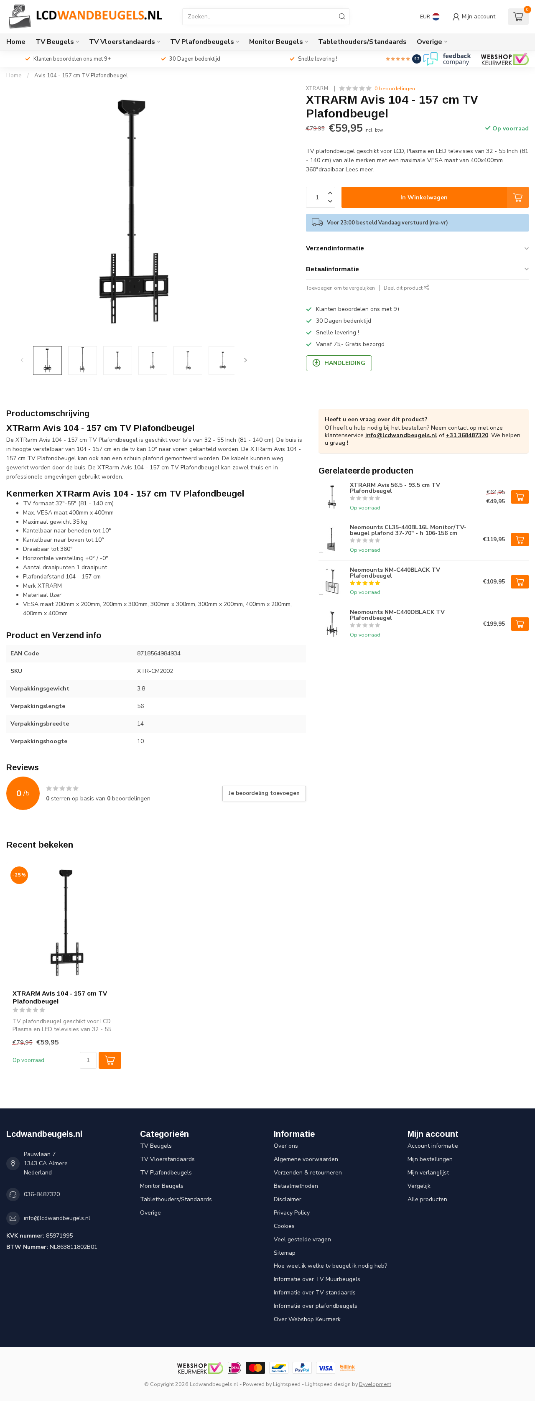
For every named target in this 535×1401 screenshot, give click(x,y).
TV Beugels (55, 41)
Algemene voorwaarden (306, 1159)
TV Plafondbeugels (202, 41)
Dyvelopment (375, 1384)
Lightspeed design (328, 1384)
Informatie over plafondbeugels (315, 1306)
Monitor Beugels (276, 41)
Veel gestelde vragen (302, 1239)
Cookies (284, 1226)
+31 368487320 (467, 435)
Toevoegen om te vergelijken (340, 287)
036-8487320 (42, 1194)
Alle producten (427, 1199)
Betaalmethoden (296, 1186)
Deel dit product (404, 287)
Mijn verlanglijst (428, 1173)
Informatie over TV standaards (315, 1293)
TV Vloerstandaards (122, 41)
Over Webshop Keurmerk (307, 1319)
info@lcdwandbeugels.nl (401, 435)
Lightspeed (287, 1384)
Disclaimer (287, 1199)
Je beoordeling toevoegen (264, 793)
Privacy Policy (292, 1213)
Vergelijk (419, 1186)
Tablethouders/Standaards (362, 41)
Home (15, 41)
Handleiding (344, 363)
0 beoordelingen (394, 88)
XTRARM (318, 88)
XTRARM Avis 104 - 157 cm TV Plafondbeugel (60, 997)
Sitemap (285, 1253)
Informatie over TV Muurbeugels (317, 1279)
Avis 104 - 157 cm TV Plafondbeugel (81, 75)
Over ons (286, 1146)
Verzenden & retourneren (308, 1173)
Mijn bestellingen (430, 1159)
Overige (429, 41)
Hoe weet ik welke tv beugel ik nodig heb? (330, 1266)
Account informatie (433, 1146)
